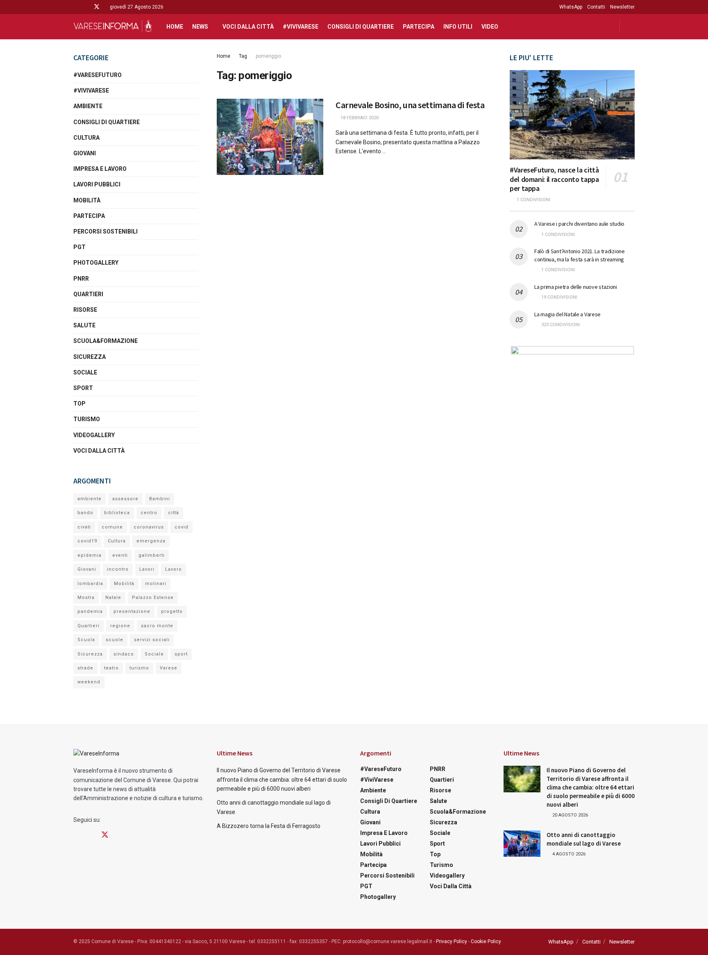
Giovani (84, 153)
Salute (84, 325)
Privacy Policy (451, 941)
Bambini (159, 498)
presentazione (131, 611)
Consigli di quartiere (360, 26)
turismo (139, 668)
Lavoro (173, 569)
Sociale (85, 372)
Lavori (146, 569)
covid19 (87, 541)
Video (489, 26)
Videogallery (94, 435)
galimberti (151, 555)
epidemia (89, 555)
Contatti (596, 7)
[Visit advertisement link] (572, 397)
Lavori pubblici (96, 184)
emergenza (151, 541)
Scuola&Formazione (105, 341)
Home (174, 26)
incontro (118, 569)
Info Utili (457, 26)
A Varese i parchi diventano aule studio (579, 223)
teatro (111, 668)
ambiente (89, 498)
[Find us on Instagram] (86, 7)
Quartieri (88, 294)
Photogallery (95, 262)
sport (181, 654)
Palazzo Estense (153, 597)
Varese (168, 668)
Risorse (85, 309)
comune (112, 527)
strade (85, 668)
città (173, 512)
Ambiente (87, 106)
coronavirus (149, 527)
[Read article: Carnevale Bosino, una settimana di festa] (270, 137)
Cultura (86, 137)
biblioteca (117, 512)
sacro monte (157, 625)
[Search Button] (632, 26)
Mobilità (86, 200)
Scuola (86, 639)
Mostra (86, 597)
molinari (155, 583)
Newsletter (622, 7)
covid (181, 527)
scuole (114, 639)
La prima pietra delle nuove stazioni (575, 286)
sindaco (123, 654)
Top (79, 403)
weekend (88, 682)
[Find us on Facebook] (75, 7)
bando (85, 512)
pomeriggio (268, 56)
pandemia (90, 611)
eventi (120, 555)
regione (120, 625)
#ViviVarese (300, 26)
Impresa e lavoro (100, 169)
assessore (125, 498)
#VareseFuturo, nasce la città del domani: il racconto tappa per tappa (554, 179)
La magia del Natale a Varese (567, 314)
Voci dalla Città (248, 26)
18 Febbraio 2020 (359, 117)
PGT (79, 247)
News (200, 26)
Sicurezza (89, 357)
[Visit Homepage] (112, 27)
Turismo (86, 419)
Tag (243, 56)
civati (84, 527)
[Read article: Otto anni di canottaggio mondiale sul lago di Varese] (522, 843)
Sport (83, 388)
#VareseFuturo (97, 75)
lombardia (90, 583)
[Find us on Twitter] (97, 7)
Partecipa (418, 26)
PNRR (81, 278)
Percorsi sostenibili (105, 231)
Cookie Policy (486, 941)
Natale (113, 597)
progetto (172, 611)
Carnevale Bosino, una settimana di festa (410, 105)
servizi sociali (152, 639)
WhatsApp (570, 7)
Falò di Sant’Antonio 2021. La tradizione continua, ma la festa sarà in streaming (579, 255)
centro (149, 512)
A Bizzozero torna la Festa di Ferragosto (268, 826)
